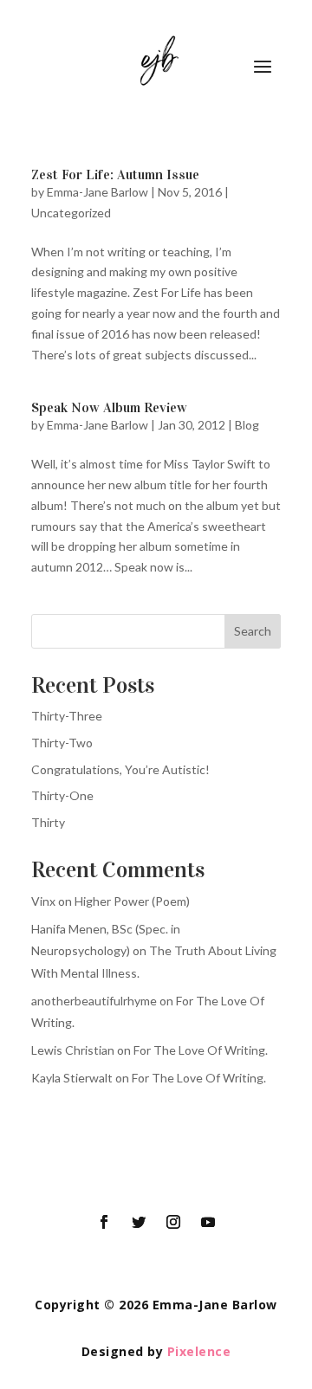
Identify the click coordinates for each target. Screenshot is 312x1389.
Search (252, 630)
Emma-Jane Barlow (97, 191)
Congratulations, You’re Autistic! (120, 769)
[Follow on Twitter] (139, 1222)
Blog (247, 424)
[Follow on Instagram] (173, 1222)
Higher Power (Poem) (132, 901)
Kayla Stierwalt (72, 1077)
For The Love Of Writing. (200, 1050)
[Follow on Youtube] (208, 1222)
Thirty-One (62, 795)
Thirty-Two (62, 742)
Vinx (43, 901)
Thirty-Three (66, 715)
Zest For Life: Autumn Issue (115, 174)
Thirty (48, 822)
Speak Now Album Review (109, 407)
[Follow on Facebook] (104, 1222)
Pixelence (199, 1351)
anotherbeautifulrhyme (94, 1000)
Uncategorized (71, 212)
